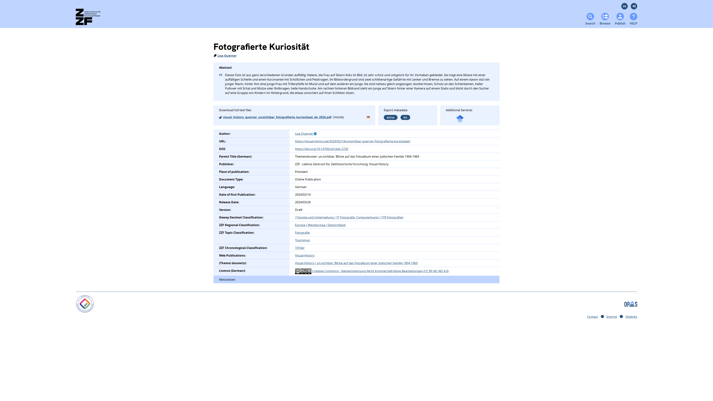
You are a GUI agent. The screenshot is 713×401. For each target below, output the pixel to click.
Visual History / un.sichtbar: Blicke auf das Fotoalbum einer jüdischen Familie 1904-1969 (356, 263)
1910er (300, 248)
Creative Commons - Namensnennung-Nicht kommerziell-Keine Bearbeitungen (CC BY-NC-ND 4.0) (380, 271)
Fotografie (302, 233)
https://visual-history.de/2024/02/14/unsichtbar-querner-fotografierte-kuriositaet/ (352, 141)
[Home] (91, 18)
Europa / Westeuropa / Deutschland (320, 225)
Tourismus (302, 240)
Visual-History (305, 255)
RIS (405, 117)
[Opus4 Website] (630, 304)
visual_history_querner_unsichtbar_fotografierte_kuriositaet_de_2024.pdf (277, 117)
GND (315, 134)
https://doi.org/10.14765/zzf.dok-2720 (321, 149)
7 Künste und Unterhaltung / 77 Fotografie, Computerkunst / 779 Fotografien (349, 217)
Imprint (611, 317)
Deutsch (624, 6)
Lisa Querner (227, 56)
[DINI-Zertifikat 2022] (85, 304)
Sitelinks (631, 317)
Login (634, 6)
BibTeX (391, 117)
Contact (592, 317)
